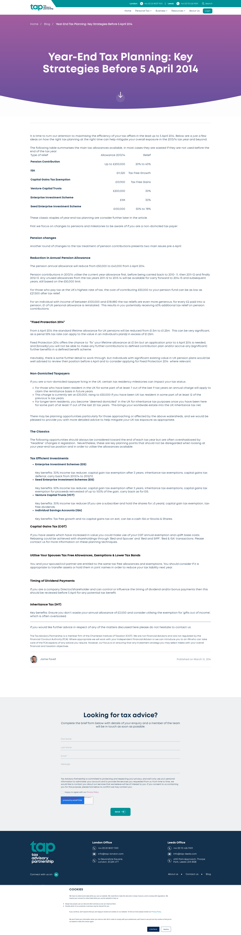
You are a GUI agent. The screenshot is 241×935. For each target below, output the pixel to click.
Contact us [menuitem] (192, 874)
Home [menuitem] (128, 11)
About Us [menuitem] (194, 11)
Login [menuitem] (207, 11)
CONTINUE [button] (153, 929)
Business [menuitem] (160, 11)
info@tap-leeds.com (185, 854)
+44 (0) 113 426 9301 (189, 4)
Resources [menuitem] (177, 11)
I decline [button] (166, 929)
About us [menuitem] (173, 874)
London (133, 4)
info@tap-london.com (111, 854)
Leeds (171, 4)
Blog (47, 24)
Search (208, 4)
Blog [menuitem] (208, 874)
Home (34, 24)
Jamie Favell (48, 659)
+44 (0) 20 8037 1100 (153, 4)
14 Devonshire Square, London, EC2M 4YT (110, 860)
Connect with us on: (41, 874)
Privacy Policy (156, 912)
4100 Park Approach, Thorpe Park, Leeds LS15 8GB (189, 860)
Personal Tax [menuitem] (142, 11)
